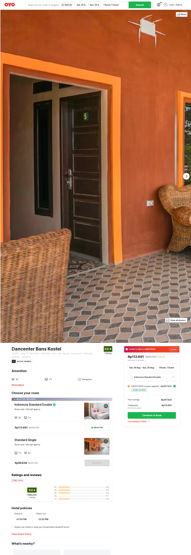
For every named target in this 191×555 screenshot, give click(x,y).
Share (184, 14)
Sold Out (97, 463)
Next (186, 176)
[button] (152, 422)
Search (140, 4)
